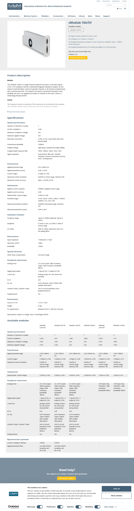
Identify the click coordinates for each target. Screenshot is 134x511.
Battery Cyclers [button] (30, 16)
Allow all (116, 489)
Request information (78, 58)
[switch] (60, 507)
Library (82, 16)
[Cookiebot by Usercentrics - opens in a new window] (13, 506)
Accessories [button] (58, 16)
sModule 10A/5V (75, 30)
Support (106, 16)
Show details (109, 507)
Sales (90, 16)
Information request (66, 478)
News (97, 16)
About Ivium (106, 1)
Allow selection (116, 496)
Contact (124, 1)
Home (98, 1)
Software (72, 16)
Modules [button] (45, 16)
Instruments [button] (14, 16)
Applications (116, 1)
